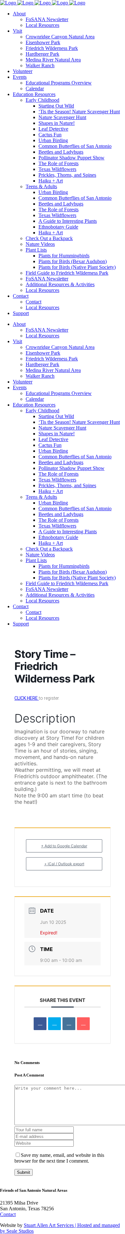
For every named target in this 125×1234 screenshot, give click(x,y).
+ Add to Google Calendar (64, 845)
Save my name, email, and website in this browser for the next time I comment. (59, 1158)
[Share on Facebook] (40, 1023)
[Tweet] (54, 1023)
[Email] (83, 1023)
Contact (8, 1214)
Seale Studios (20, 1231)
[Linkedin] (69, 1023)
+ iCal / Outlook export (64, 863)
